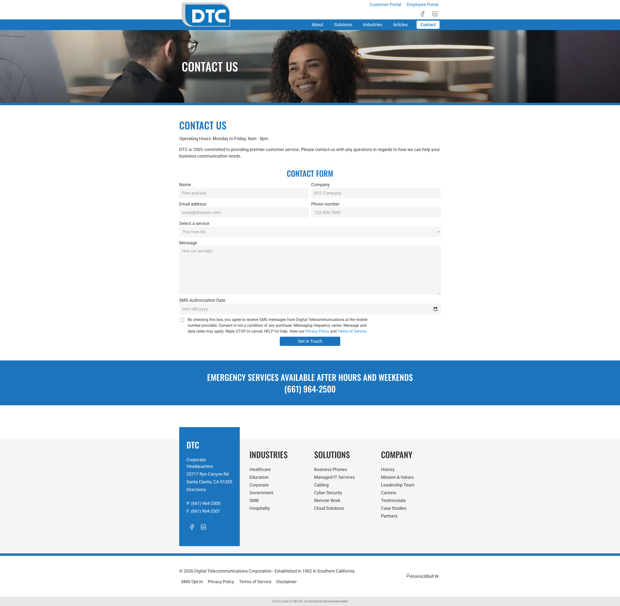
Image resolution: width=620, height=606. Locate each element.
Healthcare (260, 469)
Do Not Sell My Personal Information (326, 601)
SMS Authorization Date (202, 300)
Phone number (325, 204)
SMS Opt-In (192, 581)
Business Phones (330, 469)
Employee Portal (422, 4)
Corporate (259, 484)
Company (320, 184)
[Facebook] (422, 13)
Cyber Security (328, 492)
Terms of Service (352, 331)
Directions (196, 489)
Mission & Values (397, 477)
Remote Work (327, 500)
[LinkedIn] (435, 13)
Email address (192, 204)
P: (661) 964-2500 (203, 503)
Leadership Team (398, 484)
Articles (400, 24)
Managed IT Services (334, 477)
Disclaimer (286, 581)
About (317, 24)
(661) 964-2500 (310, 388)
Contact (428, 24)
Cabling (321, 484)
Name (185, 184)
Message (188, 242)
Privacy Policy (317, 331)
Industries (372, 24)
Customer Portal (385, 4)
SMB (254, 500)
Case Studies (393, 508)
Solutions (343, 24)
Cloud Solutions (329, 508)
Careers (388, 492)
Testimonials (393, 500)
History (388, 469)
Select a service (194, 223)
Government (261, 492)
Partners (389, 515)
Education (259, 477)
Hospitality (259, 508)
